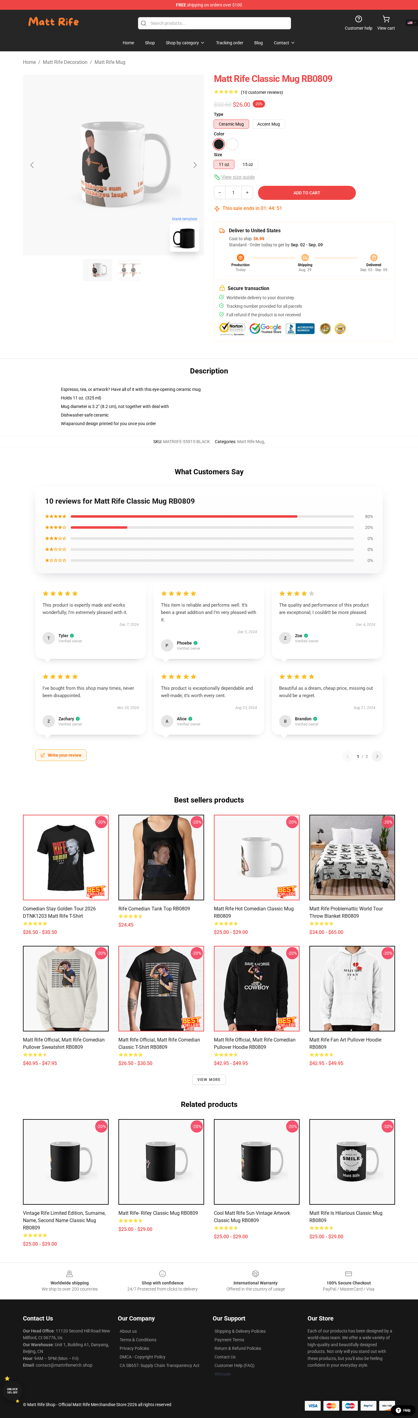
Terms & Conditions (138, 1339)
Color (219, 133)
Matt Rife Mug (110, 62)
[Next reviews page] (377, 756)
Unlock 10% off (12, 1391)
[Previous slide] (32, 165)
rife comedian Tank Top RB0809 (154, 909)
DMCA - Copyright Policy (143, 1356)
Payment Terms (229, 1339)
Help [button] (407, 1410)
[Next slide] (194, 165)
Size (218, 154)
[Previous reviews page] (347, 756)
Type (218, 114)
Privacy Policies (134, 1348)
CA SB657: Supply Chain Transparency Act (160, 1365)
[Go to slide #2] (129, 270)
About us (128, 1331)
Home (29, 62)
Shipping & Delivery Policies (240, 1331)
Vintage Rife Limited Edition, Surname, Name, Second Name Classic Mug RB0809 (64, 1220)
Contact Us (225, 1356)
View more (209, 1080)
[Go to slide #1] (97, 270)
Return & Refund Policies (238, 1348)
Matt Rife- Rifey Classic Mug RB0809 (158, 1213)
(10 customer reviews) (262, 92)
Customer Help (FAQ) (235, 1365)
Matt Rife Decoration (65, 62)
